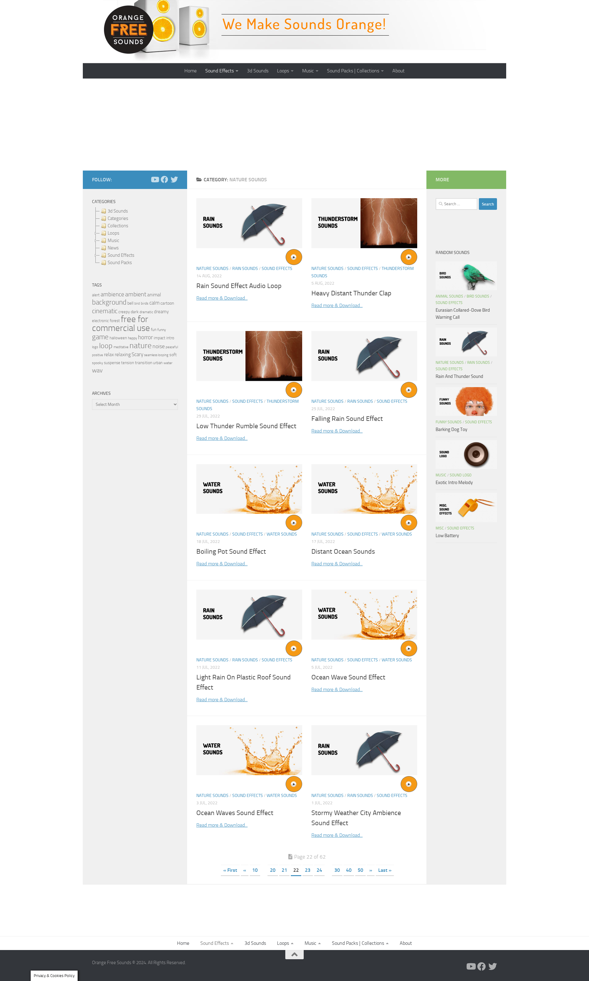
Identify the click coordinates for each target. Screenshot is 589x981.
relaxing (123, 354)
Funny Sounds (449, 422)
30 (337, 870)
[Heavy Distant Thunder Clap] (364, 223)
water (168, 363)
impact (159, 338)
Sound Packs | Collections (353, 71)
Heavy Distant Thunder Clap (351, 293)
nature (140, 345)
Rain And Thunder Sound (459, 376)
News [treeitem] (113, 248)
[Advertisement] (294, 124)
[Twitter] (174, 179)
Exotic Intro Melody (454, 482)
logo (95, 347)
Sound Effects (219, 71)
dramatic (146, 312)
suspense (112, 362)
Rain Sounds (245, 268)
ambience (112, 294)
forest (115, 320)
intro (170, 338)
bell (130, 303)
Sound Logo (461, 475)
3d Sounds (257, 71)
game (100, 337)
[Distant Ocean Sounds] (364, 489)
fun (153, 329)
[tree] (135, 236)
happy (132, 338)
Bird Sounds (478, 296)
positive (97, 355)
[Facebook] (164, 179)
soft (173, 354)
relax (109, 354)
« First (230, 870)
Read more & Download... (222, 298)
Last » (384, 870)
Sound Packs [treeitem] (120, 262)
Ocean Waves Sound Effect (234, 813)
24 (319, 870)
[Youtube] (154, 179)
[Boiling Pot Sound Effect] (249, 489)
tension (127, 362)
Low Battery (447, 535)
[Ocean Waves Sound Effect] (249, 750)
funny (161, 330)
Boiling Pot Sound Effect (231, 552)
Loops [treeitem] (113, 233)
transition (143, 362)
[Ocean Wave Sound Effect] (364, 615)
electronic (100, 320)
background (109, 302)
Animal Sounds (449, 296)
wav (97, 370)
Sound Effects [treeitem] (121, 255)
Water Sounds (282, 534)
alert (96, 295)
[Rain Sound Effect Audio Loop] (249, 223)
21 (284, 870)
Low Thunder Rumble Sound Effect (246, 426)
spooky (97, 363)
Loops (283, 71)
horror (145, 337)
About (398, 71)
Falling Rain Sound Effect (347, 419)
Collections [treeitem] (118, 226)
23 (307, 870)
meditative (121, 347)
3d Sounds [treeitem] (118, 211)
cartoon (167, 303)
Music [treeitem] (113, 240)
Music (308, 71)
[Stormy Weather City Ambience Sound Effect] (364, 750)
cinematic (104, 311)
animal (154, 295)
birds (144, 303)
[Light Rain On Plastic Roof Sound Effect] (249, 615)
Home (190, 71)
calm (154, 303)
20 (272, 870)
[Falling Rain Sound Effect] (364, 356)
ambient (135, 294)
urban (158, 362)
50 (360, 870)
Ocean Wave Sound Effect (348, 677)
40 (349, 870)
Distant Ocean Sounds (343, 552)
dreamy (161, 311)
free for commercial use (121, 323)
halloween (118, 338)
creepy (124, 312)
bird (137, 304)
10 (255, 870)
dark (135, 311)
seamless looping (156, 355)
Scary (137, 354)
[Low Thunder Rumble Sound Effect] (249, 356)
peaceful (172, 347)
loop (106, 345)
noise (158, 346)
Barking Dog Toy (451, 429)
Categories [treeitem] (118, 218)
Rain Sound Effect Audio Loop (239, 286)
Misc (440, 528)
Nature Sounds (212, 268)
